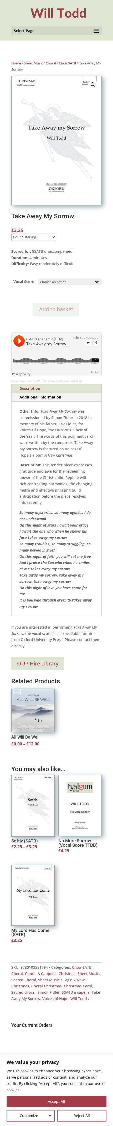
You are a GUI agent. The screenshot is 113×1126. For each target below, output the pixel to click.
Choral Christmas (46, 985)
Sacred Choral (23, 979)
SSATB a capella (76, 992)
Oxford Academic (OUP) (25, 381)
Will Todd (78, 998)
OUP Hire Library (37, 663)
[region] (56, 1090)
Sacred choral (23, 992)
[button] (93, 84)
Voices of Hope (55, 998)
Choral (51, 63)
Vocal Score (23, 281)
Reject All (82, 1115)
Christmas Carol (78, 985)
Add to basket (56, 309)
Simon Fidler (49, 992)
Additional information (40, 397)
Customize (29, 1115)
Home (16, 63)
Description (29, 388)
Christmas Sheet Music (79, 973)
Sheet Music (33, 63)
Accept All (56, 1101)
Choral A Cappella (40, 973)
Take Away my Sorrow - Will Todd (62, 381)
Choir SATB (67, 63)
